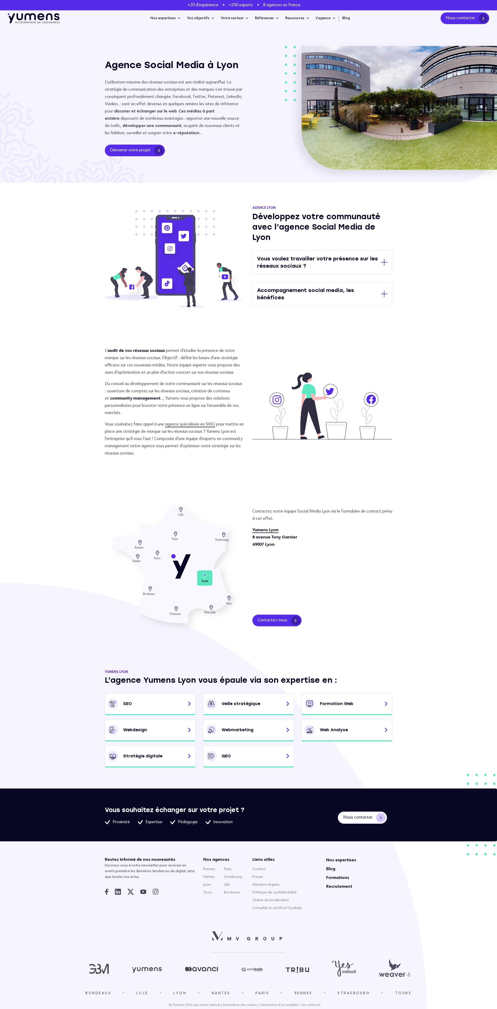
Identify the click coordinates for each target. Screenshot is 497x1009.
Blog (346, 18)
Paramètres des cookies (240, 1005)
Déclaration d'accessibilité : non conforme (290, 1005)
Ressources (294, 18)
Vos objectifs (198, 18)
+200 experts (241, 5)
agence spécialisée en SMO (190, 424)
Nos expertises (163, 18)
